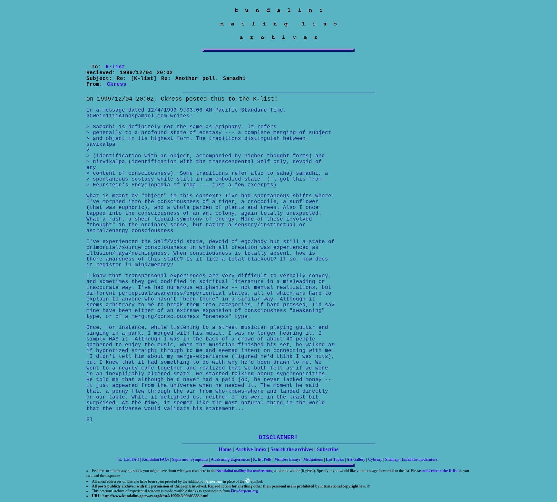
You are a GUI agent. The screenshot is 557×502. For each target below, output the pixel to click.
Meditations (313, 459)
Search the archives (291, 449)
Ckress (116, 84)
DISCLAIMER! (278, 437)
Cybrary (375, 459)
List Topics (335, 459)
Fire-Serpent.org (244, 491)
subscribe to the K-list (440, 470)
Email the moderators (419, 459)
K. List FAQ (128, 459)
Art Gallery (356, 459)
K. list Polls (262, 459)
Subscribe (327, 449)
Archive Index (251, 449)
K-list (115, 67)
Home (225, 449)
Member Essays (287, 459)
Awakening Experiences (230, 459)
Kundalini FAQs (155, 459)
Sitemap (392, 459)
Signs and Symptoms (190, 459)
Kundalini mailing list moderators (244, 470)
